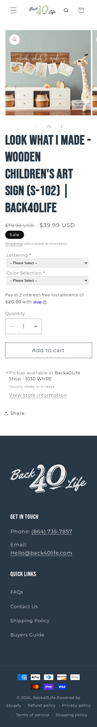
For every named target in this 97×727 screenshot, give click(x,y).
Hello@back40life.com (41, 553)
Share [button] (17, 413)
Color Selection (24, 273)
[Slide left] (35, 126)
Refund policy (42, 705)
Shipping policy (71, 715)
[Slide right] (61, 126)
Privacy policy (76, 705)
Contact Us (24, 606)
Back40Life (44, 697)
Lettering (17, 255)
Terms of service (32, 715)
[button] (13, 10)
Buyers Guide (27, 635)
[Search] (66, 10)
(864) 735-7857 (51, 531)
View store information (38, 395)
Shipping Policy (30, 621)
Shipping (14, 243)
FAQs (16, 592)
